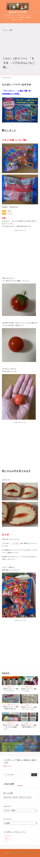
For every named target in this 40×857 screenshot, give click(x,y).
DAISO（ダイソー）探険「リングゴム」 (29, 690)
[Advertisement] (20, 44)
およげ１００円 (15, 853)
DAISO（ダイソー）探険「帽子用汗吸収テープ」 (29, 726)
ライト (12, 686)
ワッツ (29, 797)
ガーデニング (14, 704)
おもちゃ (13, 723)
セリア (15, 797)
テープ (30, 723)
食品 (10, 30)
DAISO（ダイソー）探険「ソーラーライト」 (10, 690)
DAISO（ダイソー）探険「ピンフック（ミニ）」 (29, 708)
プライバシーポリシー (28, 853)
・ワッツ (6, 841)
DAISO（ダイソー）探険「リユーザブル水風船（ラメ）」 (10, 727)
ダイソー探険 (6, 686)
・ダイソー (6, 839)
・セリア (6, 837)
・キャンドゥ (7, 835)
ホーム (5, 30)
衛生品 (30, 686)
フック (30, 705)
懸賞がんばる (7, 766)
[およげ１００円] (17, 6)
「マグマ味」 (15, 543)
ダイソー (22, 797)
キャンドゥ (7, 797)
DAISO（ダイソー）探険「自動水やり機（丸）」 (10, 707)
